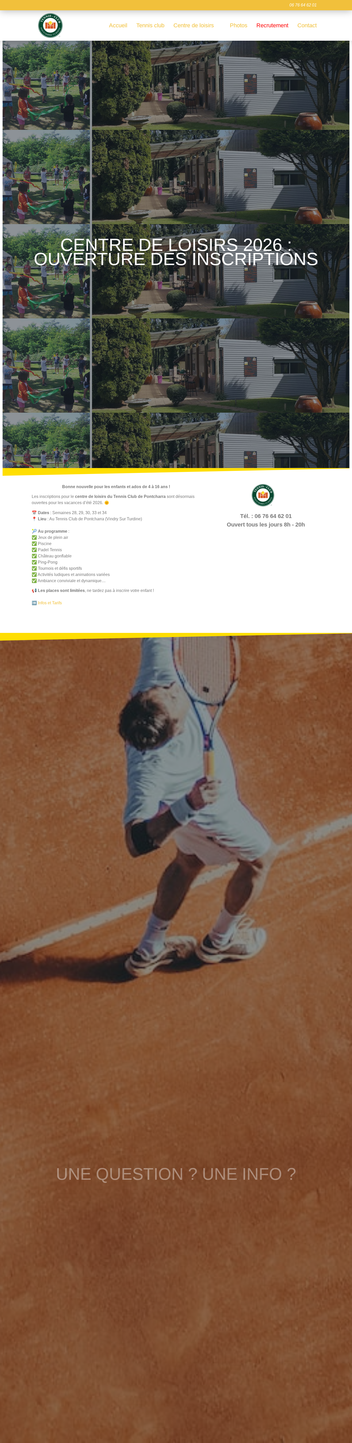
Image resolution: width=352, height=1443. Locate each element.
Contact (307, 25)
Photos (238, 25)
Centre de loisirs (193, 25)
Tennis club (150, 25)
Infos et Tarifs (50, 603)
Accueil (118, 25)
